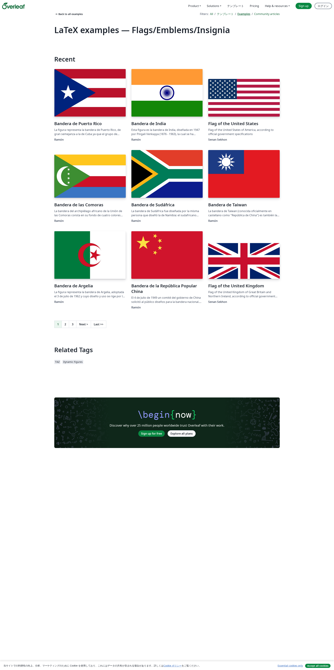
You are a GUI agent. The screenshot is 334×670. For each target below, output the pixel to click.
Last (98, 324)
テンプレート (225, 14)
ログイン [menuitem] (323, 6)
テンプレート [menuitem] (235, 6)
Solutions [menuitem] (213, 6)
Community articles (267, 14)
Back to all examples (69, 14)
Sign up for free (151, 433)
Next (83, 324)
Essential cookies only (290, 665)
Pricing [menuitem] (254, 6)
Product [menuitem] (193, 6)
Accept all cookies (317, 665)
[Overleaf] (13, 6)
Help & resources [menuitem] (276, 6)
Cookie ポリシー (173, 665)
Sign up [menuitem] (304, 6)
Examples (243, 14)
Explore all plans (181, 433)
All (211, 14)
